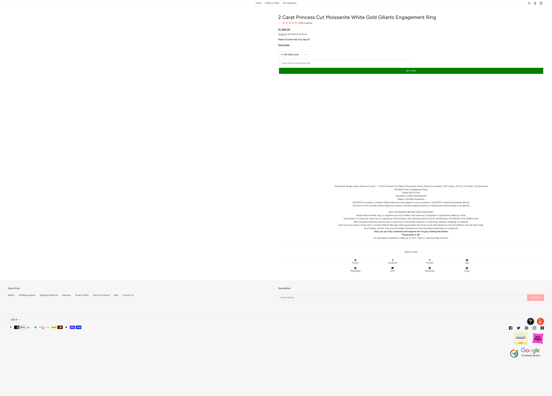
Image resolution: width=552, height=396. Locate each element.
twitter (355, 263)
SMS (392, 271)
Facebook (392, 263)
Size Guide (284, 45)
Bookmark (430, 271)
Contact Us (128, 295)
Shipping (282, 34)
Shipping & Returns (49, 295)
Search (11, 295)
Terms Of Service (101, 295)
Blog (116, 295)
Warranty (66, 295)
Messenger (355, 271)
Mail (467, 263)
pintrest (429, 263)
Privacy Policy (82, 295)
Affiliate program (27, 295)
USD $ (14, 319)
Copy (466, 271)
